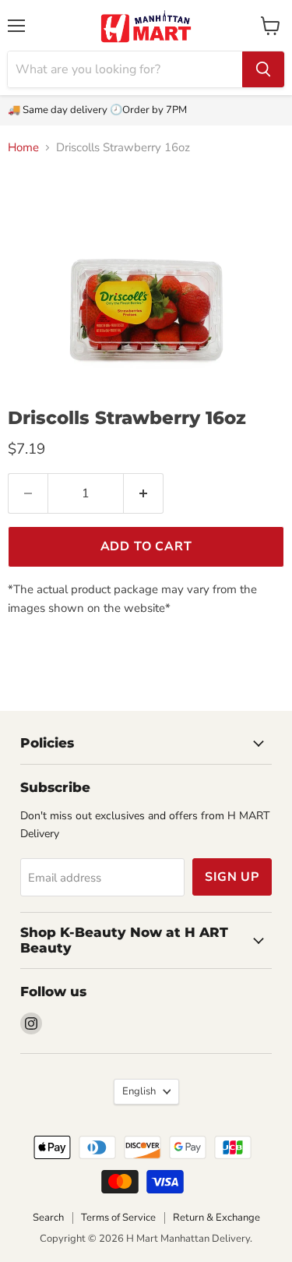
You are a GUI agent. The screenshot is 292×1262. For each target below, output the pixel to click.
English (139, 1091)
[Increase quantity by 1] (144, 493)
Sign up (232, 877)
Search (48, 1218)
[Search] (263, 69)
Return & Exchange (216, 1218)
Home (23, 147)
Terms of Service (118, 1218)
